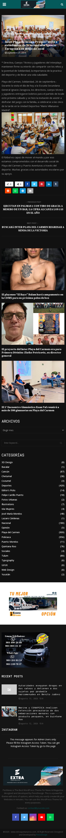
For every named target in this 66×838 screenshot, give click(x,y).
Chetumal (7, 476)
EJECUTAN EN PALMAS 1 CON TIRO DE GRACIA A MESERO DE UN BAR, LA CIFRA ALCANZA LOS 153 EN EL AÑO (33, 209)
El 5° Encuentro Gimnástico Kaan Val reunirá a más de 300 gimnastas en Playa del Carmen (30, 409)
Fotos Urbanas (9, 499)
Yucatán (6, 574)
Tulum (5, 555)
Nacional (6, 522)
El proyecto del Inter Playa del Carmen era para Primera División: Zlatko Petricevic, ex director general (31, 353)
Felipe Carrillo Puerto (12, 494)
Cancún (5, 471)
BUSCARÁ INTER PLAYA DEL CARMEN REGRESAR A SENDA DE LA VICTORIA (33, 229)
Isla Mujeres (8, 508)
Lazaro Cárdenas (10, 518)
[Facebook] (15, 817)
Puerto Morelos (10, 541)
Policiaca (6, 537)
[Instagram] (33, 817)
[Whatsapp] (50, 817)
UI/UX (5, 565)
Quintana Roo (9, 546)
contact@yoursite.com (38, 808)
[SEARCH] (61, 443)
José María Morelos (12, 513)
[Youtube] (41, 817)
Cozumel (6, 480)
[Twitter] (24, 817)
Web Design (8, 569)
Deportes (7, 485)
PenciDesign (41, 834)
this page (51, 746)
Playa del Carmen (11, 532)
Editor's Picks (8, 490)
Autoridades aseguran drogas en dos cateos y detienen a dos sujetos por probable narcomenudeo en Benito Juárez (40, 690)
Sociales (6, 551)
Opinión (6, 527)
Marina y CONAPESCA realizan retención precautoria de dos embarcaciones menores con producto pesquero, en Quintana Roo (40, 713)
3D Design (7, 462)
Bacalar (5, 466)
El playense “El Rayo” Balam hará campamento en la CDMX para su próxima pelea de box (32, 296)
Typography (8, 560)
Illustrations (8, 504)
